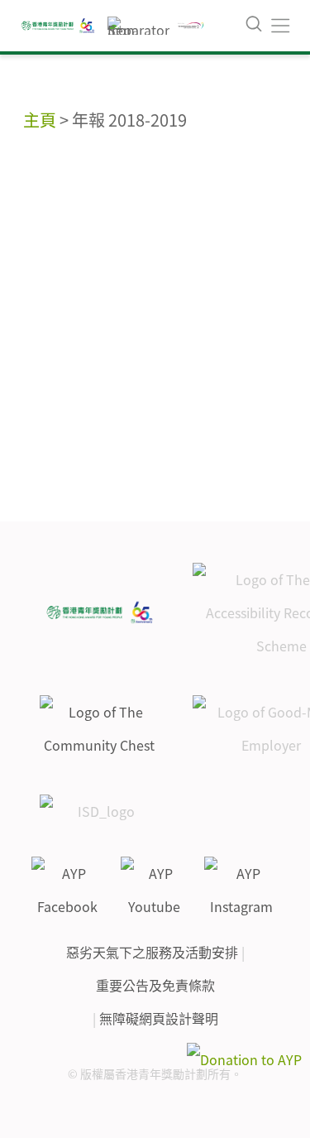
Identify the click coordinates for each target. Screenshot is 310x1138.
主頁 (39, 120)
